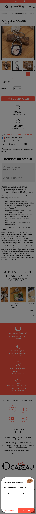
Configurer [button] (9, 510)
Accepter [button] (26, 510)
